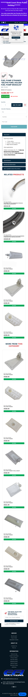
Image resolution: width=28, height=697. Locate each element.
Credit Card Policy (14, 655)
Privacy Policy (13, 624)
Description (6, 134)
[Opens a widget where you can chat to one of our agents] (22, 694)
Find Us (14, 647)
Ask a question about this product (12, 168)
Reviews (6, 164)
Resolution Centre (14, 639)
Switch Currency (15, 37)
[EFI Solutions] (7, 30)
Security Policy (14, 659)
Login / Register (23, 22)
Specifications (7, 160)
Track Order (14, 637)
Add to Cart (17, 105)
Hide (16, 39)
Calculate (14, 126)
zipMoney (14, 667)
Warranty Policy (14, 665)
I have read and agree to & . (12, 624)
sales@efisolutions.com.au (10, 679)
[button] (25, 105)
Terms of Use (14, 654)
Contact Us (14, 646)
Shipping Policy (14, 661)
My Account (14, 636)
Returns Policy (14, 663)
